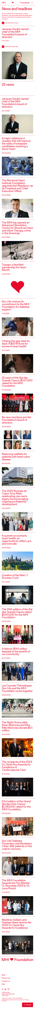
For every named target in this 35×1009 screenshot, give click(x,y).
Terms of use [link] (5, 995)
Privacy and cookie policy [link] (8, 993)
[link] (16, 3)
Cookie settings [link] (6, 992)
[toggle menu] (31, 3)
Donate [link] (28, 1005)
